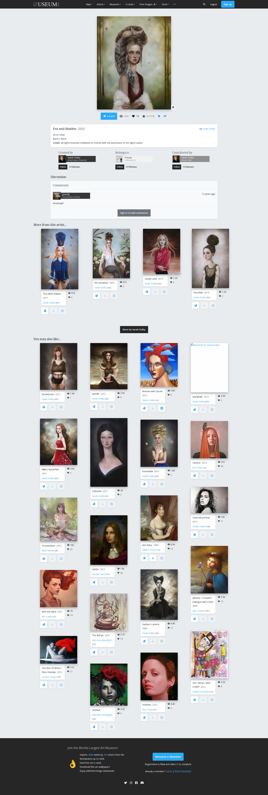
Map (88, 4)
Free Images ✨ (148, 4)
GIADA (95, 569)
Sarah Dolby (209, 128)
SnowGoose (48, 394)
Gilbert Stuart (149, 549)
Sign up (228, 4)
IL (157, 400)
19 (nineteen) (48, 545)
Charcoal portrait (201, 517)
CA (211, 691)
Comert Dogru (49, 676)
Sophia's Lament (150, 624)
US (54, 616)
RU (207, 611)
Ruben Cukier (149, 400)
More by (134, 329)
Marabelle (197, 396)
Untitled (96, 709)
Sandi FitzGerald (200, 691)
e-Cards (129, 4)
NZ (57, 302)
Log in (213, 4)
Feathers (146, 704)
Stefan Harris (199, 526)
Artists (100, 4)
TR (59, 677)
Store (164, 4)
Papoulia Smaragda (102, 714)
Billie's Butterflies (50, 469)
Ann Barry (147, 545)
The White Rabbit (52, 293)
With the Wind (49, 611)
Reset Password (182, 771)
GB (208, 526)
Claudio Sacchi (99, 574)
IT (108, 574)
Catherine (97, 491)
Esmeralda (147, 471)
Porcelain (198, 292)
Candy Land (151, 278)
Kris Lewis (47, 616)
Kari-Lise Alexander (102, 640)
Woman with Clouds (152, 391)
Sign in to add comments (134, 212)
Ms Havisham (101, 282)
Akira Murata (48, 550)
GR (94, 719)
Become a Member (168, 757)
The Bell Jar (98, 635)
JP (57, 550)
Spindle (95, 393)
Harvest (196, 462)
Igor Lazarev (198, 610)
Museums (114, 4)
